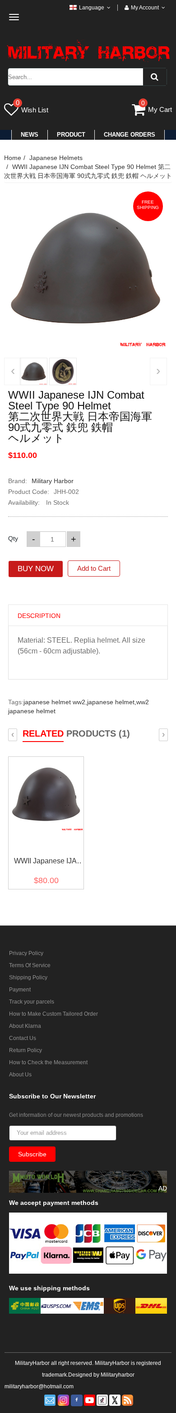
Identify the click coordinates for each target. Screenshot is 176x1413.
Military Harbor (53, 480)
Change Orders (129, 134)
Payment (20, 989)
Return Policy (25, 1050)
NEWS (29, 134)
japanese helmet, (111, 702)
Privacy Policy (26, 953)
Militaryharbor (117, 1375)
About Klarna (25, 1026)
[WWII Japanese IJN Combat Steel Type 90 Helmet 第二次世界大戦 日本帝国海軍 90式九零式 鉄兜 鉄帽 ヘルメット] (33, 371)
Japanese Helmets (56, 157)
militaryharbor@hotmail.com (39, 1386)
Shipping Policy (28, 977)
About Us (20, 1074)
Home (12, 157)
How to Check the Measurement (48, 1062)
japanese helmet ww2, (55, 702)
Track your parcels (31, 1002)
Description (39, 615)
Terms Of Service (30, 965)
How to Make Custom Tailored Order (53, 1014)
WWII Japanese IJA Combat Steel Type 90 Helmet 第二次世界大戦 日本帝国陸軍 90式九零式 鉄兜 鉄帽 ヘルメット (45, 862)
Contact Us (22, 1038)
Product (71, 134)
